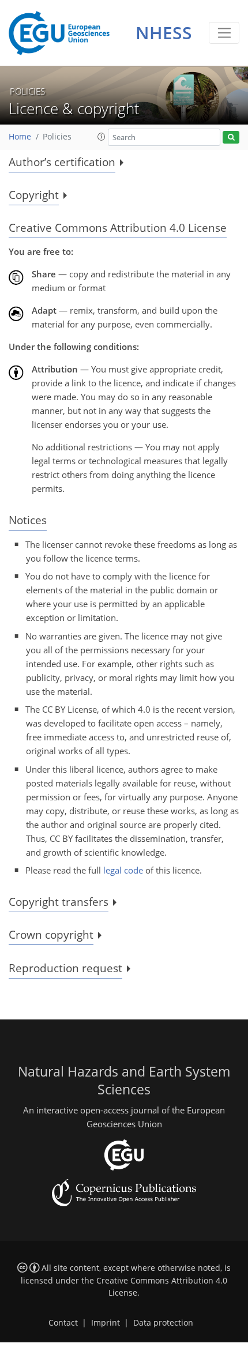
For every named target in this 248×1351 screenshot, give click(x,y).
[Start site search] (231, 137)
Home (20, 136)
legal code (123, 870)
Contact (63, 1323)
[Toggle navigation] (224, 33)
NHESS (164, 32)
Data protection (163, 1323)
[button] (101, 136)
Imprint (105, 1323)
